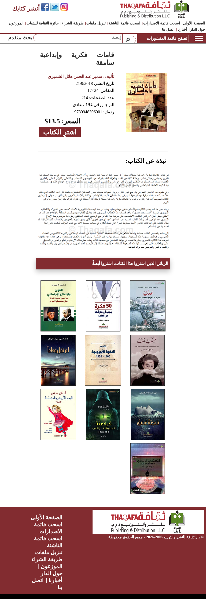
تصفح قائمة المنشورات (167, 38)
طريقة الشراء (72, 23)
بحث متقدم (20, 37)
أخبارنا (182, 29)
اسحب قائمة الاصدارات (161, 23)
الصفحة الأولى (194, 23)
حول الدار (197, 29)
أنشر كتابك (26, 8)
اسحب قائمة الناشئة (124, 23)
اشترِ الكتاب (60, 132)
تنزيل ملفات (96, 23)
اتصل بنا (168, 29)
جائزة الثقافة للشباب (43, 23)
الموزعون (16, 23)
